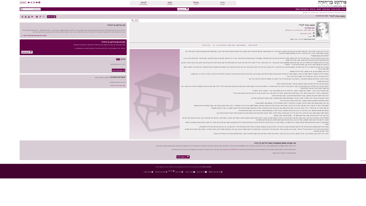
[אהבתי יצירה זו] (43, 16)
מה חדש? (312, 9)
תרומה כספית (183, 9)
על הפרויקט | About (302, 9)
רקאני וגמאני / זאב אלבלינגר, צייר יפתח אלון (314, 13)
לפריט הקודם (252, 45)
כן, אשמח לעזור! (183, 157)
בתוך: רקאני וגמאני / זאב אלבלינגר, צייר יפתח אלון (300, 30)
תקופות (319, 9)
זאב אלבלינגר (331, 13)
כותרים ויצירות (335, 9)
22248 (143, 2)
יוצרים (344, 9)
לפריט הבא (206, 45)
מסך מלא (51, 17)
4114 (222, 2)
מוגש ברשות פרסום (305, 33)
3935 (170, 2)
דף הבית (344, 13)
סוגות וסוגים (326, 9)
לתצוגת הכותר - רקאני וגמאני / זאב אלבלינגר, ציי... (229, 45)
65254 (196, 2)
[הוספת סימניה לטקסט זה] (40, 16)
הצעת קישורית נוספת (117, 85)
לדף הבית (363, 161)
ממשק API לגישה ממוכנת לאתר (228, 149)
